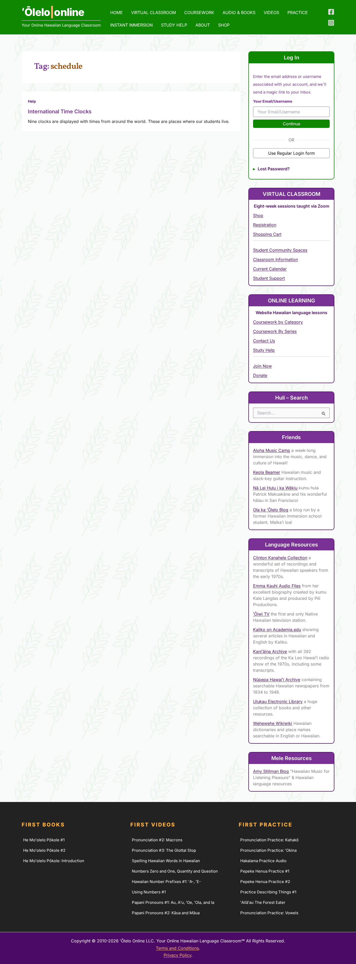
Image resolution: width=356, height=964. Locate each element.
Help (32, 101)
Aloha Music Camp (271, 450)
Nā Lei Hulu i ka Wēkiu (275, 487)
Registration (264, 224)
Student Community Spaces (280, 250)
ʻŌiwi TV (261, 614)
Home (116, 12)
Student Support (269, 278)
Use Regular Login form (291, 153)
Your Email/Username (272, 101)
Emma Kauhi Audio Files (276, 585)
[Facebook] (331, 12)
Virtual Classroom (153, 12)
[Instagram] (331, 23)
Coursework (199, 12)
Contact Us (264, 340)
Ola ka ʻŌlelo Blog (270, 509)
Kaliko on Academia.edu (277, 629)
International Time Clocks (59, 111)
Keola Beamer (266, 472)
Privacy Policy (177, 955)
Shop (258, 215)
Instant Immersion (131, 25)
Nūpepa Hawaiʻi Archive (276, 679)
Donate (260, 375)
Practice (297, 12)
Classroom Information (275, 259)
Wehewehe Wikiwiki (272, 723)
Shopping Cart (267, 234)
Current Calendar (270, 268)
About (202, 25)
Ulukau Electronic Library (278, 701)
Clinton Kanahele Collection (280, 557)
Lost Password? (274, 168)
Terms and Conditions (177, 948)
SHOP (224, 25)
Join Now (262, 366)
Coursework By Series (275, 331)
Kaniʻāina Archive (270, 651)
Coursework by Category (278, 322)
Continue (291, 123)
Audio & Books (239, 12)
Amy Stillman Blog (271, 771)
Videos (271, 12)
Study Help (174, 25)
